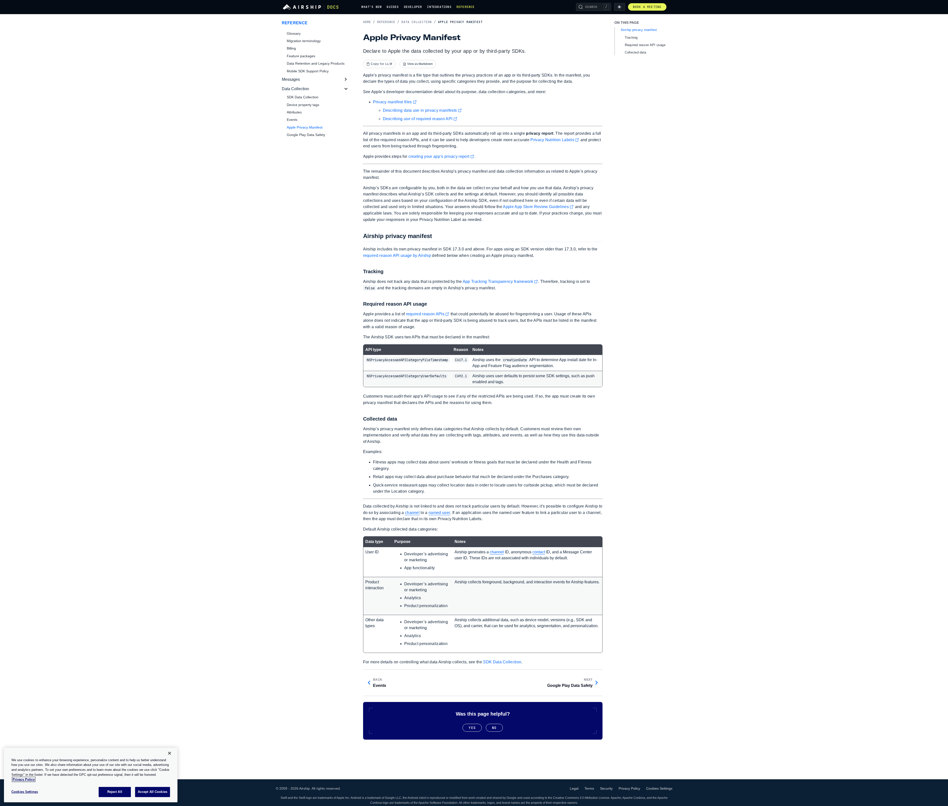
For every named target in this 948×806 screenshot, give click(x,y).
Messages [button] (291, 79)
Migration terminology (304, 41)
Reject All (114, 792)
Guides (393, 7)
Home (369, 22)
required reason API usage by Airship (397, 255)
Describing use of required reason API (418, 119)
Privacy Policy (629, 788)
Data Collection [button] (295, 89)
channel (412, 512)
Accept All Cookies (152, 792)
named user (439, 512)
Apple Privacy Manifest (304, 127)
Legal (574, 788)
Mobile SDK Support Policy (308, 71)
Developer (413, 7)
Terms (589, 788)
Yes (472, 727)
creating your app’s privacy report (438, 156)
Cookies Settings (659, 788)
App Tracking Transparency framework (498, 281)
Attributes (294, 112)
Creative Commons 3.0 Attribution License (581, 798)
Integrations (439, 7)
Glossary (294, 33)
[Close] (169, 753)
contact (538, 552)
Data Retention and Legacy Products (316, 63)
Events (292, 120)
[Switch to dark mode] (619, 7)
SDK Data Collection (502, 662)
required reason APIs (425, 314)
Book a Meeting (647, 7)
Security (606, 788)
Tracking (631, 37)
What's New (371, 7)
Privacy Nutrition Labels (552, 140)
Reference (466, 7)
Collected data (635, 52)
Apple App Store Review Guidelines (536, 207)
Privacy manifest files (392, 102)
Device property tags (303, 105)
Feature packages (301, 56)
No (494, 727)
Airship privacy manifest (639, 30)
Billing (291, 48)
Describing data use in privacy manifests (420, 110)
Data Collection (419, 22)
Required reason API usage (645, 45)
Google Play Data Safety (306, 135)
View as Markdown (420, 64)
